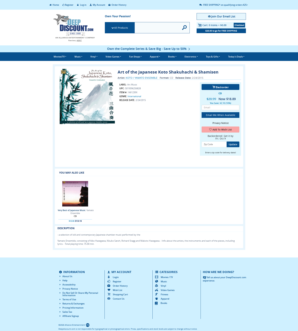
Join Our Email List (223, 16)
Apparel (165, 298)
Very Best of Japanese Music (72, 210)
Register (69, 4)
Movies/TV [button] (59, 56)
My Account (98, 4)
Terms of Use (69, 299)
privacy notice (220, 123)
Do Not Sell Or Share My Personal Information (80, 294)
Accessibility (69, 284)
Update (233, 144)
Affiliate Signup (70, 316)
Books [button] (171, 56)
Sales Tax (67, 312)
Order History (118, 4)
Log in (83, 4)
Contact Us (118, 298)
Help (64, 280)
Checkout (239, 25)
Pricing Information (72, 307)
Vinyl (163, 285)
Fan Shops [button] (134, 56)
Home (55, 4)
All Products (121, 27)
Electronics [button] (190, 56)
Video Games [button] (112, 56)
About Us (67, 276)
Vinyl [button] (93, 56)
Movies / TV (167, 277)
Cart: (214, 25)
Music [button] (77, 56)
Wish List (117, 290)
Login (116, 277)
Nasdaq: (75, 40)
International (134, 96)
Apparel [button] (154, 56)
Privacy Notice (70, 289)
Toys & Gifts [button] (212, 56)
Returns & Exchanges (73, 303)
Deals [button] (235, 56)
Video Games (168, 290)
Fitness (164, 294)
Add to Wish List (222, 129)
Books (164, 303)
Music (164, 281)
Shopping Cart (120, 294)
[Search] (185, 27)
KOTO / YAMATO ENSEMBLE (141, 77)
